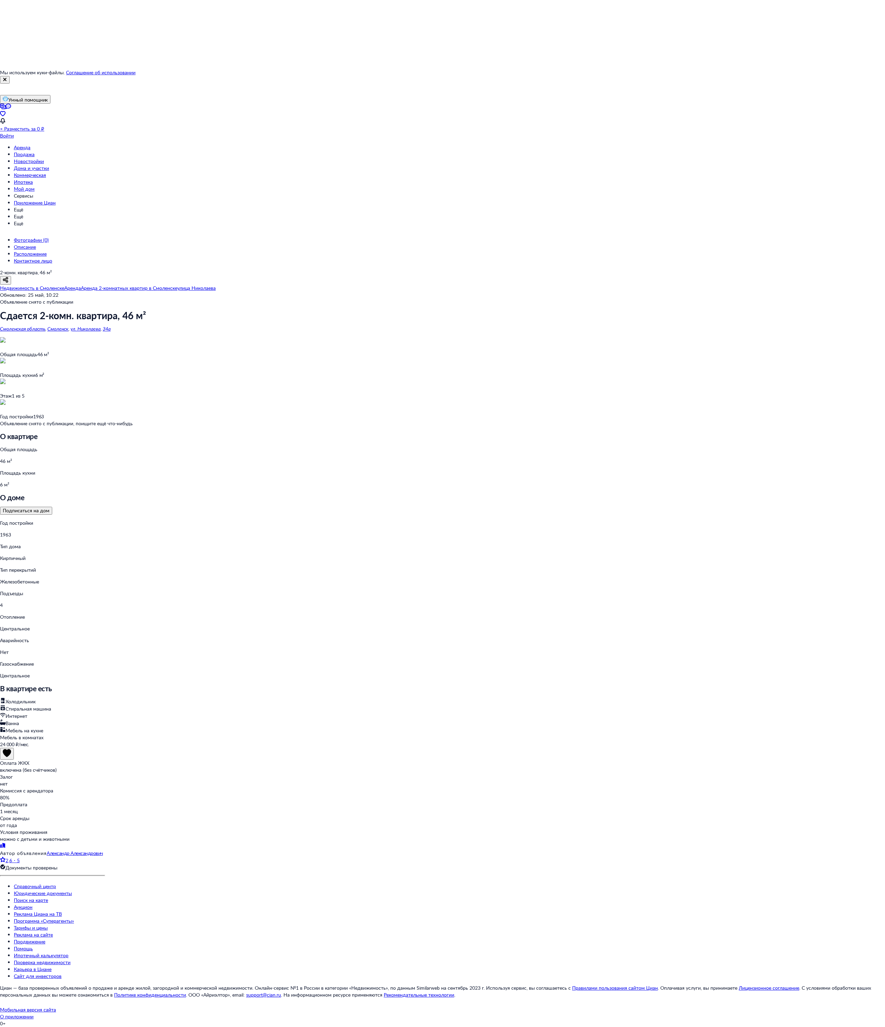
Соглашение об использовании (101, 72)
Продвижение (29, 941)
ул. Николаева (86, 328)
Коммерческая (30, 175)
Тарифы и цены (31, 927)
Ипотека (23, 182)
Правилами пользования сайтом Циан (615, 988)
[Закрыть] (5, 80)
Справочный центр (35, 886)
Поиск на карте (31, 900)
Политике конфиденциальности (150, 994)
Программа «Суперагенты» (44, 920)
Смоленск (57, 328)
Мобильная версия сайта (28, 1009)
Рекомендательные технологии (419, 994)
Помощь (23, 948)
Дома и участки (31, 168)
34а (107, 328)
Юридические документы (43, 893)
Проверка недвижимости (42, 962)
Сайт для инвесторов (38, 976)
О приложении (17, 1016)
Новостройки (29, 161)
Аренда (22, 147)
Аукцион (23, 907)
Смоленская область (22, 328)
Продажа (24, 154)
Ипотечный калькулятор (41, 955)
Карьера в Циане (33, 969)
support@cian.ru (263, 994)
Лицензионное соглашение (769, 988)
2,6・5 (13, 860)
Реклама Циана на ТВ (38, 914)
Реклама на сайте (33, 934)
